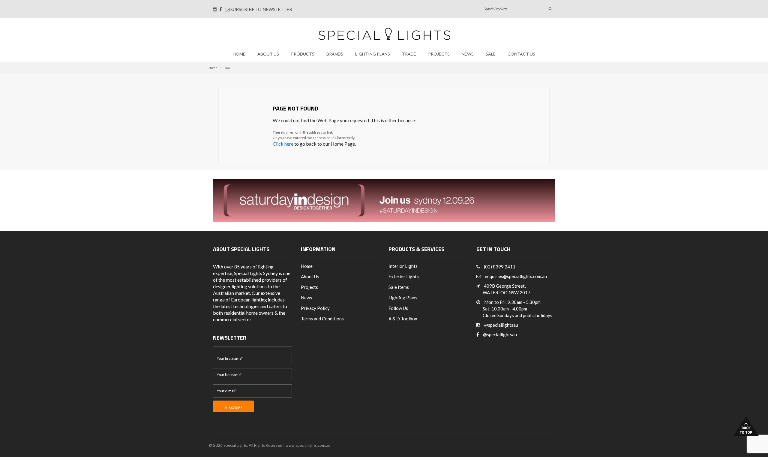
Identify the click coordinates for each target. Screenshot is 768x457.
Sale (491, 53)
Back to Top (746, 426)
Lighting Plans (372, 53)
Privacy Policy (315, 308)
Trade (409, 53)
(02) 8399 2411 (499, 266)
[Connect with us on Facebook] (220, 9)
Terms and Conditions (322, 318)
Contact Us (521, 53)
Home (239, 53)
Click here (283, 144)
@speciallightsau (501, 325)
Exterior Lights (403, 276)
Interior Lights (403, 266)
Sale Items (398, 287)
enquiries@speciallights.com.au (516, 276)
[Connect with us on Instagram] (215, 9)
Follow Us (398, 308)
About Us (268, 53)
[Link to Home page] (384, 34)
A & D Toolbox (402, 318)
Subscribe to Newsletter (261, 9)
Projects (439, 53)
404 (227, 68)
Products (302, 53)
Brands (334, 53)
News (468, 53)
